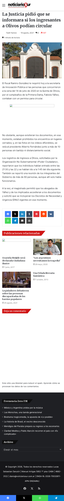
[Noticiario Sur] (19, 5)
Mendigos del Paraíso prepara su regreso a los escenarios (31, 426)
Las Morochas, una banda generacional (23, 412)
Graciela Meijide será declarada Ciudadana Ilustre (13, 260)
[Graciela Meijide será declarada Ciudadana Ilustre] (16, 247)
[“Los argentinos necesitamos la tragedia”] (47, 247)
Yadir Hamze (11, 33)
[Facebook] (8, 214)
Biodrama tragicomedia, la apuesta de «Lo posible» (28, 417)
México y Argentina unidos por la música (23, 408)
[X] (15, 214)
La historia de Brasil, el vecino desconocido (24, 421)
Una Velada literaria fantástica (43, 274)
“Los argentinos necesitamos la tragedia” (46, 259)
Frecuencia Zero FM (16, 401)
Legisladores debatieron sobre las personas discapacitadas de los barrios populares (15, 295)
